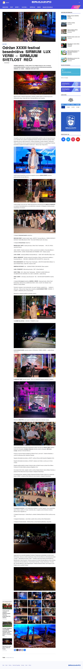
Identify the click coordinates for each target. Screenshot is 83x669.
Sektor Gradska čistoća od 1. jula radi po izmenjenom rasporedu (73, 52)
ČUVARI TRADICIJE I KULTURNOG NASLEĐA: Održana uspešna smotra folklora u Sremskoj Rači (7, 632)
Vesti (11, 7)
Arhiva (30, 665)
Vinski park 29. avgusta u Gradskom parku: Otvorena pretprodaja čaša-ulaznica (6, 614)
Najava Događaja (48, 7)
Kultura (24, 7)
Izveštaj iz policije (71, 22)
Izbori (39, 7)
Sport (17, 7)
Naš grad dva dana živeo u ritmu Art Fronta (6, 648)
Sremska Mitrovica (10, 657)
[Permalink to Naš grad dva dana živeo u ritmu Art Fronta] (7, 641)
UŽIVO (75, 7)
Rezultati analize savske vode (73, 36)
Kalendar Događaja (16, 665)
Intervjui (32, 7)
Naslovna (5, 7)
